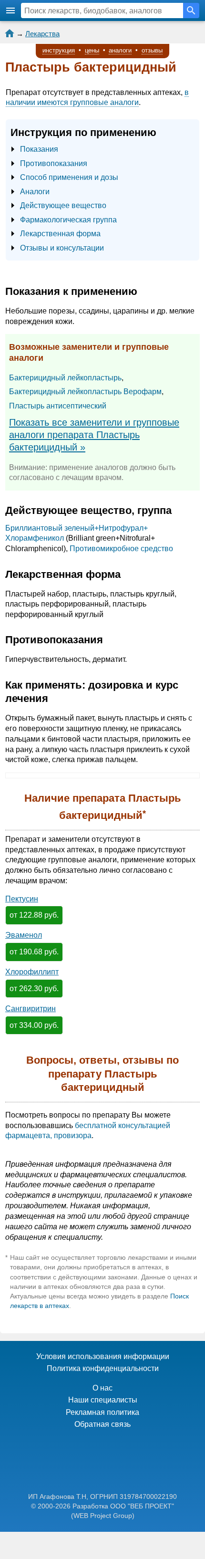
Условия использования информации (102, 1356)
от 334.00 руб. (34, 1025)
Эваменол (23, 935)
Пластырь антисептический (57, 406)
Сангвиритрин (30, 1008)
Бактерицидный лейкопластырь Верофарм (85, 391)
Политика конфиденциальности (103, 1368)
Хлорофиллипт (32, 972)
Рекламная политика (102, 1412)
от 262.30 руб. (34, 988)
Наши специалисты (102, 1400)
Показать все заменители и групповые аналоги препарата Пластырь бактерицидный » (94, 435)
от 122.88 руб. (34, 915)
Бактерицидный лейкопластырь (65, 378)
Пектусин (21, 899)
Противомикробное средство (121, 548)
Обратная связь (102, 1424)
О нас (102, 1388)
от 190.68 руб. (34, 952)
